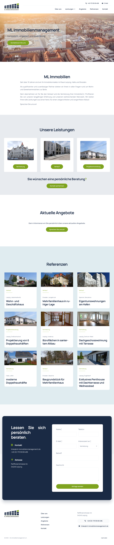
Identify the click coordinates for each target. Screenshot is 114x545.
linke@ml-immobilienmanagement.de (25, 449)
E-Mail (59, 441)
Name (59, 429)
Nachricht (60, 465)
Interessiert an (84, 441)
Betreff (59, 453)
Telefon (81, 429)
